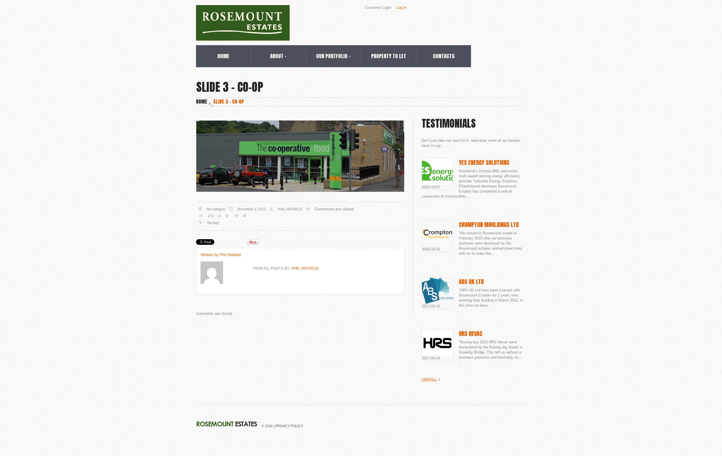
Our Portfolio (326, 57)
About (267, 57)
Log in (401, 7)
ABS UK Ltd (471, 281)
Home (223, 56)
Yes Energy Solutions (484, 162)
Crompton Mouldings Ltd (489, 224)
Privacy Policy (289, 426)
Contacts (444, 56)
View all (429, 379)
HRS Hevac (470, 333)
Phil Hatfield (290, 209)
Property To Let (388, 56)
